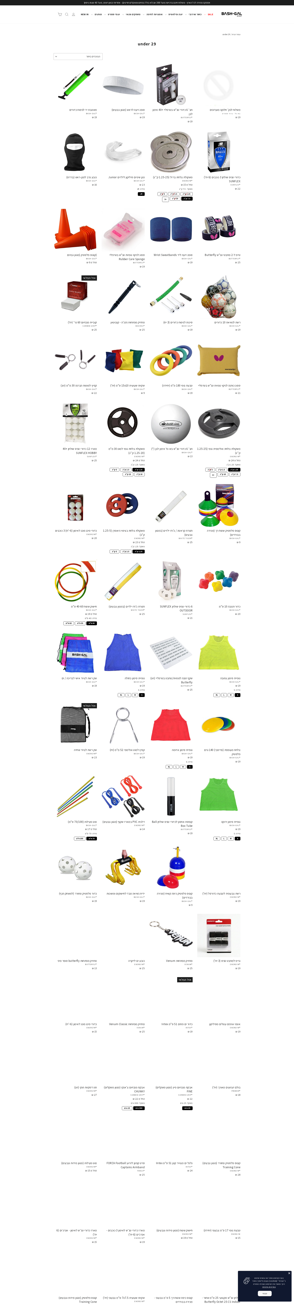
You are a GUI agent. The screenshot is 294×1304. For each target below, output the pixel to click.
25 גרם (187, 1107)
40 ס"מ (91, 622)
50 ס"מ (80, 622)
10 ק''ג (175, 198)
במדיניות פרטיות (269, 1287)
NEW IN (85, 14)
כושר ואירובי (195, 14)
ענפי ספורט (113, 14)
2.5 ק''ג (173, 193)
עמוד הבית (236, 34)
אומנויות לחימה (154, 14)
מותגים (98, 14)
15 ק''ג (128, 474)
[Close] (289, 1273)
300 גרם (139, 1107)
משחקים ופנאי (133, 14)
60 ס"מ (68, 622)
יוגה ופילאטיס (175, 14)
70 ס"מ (91, 838)
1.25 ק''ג (186, 193)
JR (141, 193)
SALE (210, 14)
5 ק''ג (162, 193)
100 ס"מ (79, 838)
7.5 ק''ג (187, 198)
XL (217, 694)
